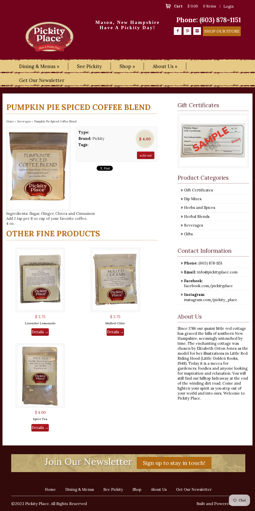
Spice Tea (40, 419)
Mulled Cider (115, 323)
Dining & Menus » (39, 66)
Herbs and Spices (199, 207)
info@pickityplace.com (217, 272)
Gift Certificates (198, 190)
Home (10, 121)
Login (228, 6)
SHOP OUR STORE (222, 31)
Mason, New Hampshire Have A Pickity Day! (127, 25)
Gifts (188, 234)
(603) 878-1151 (220, 20)
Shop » (127, 66)
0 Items (209, 6)
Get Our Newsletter (41, 80)
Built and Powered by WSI (220, 503)
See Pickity (89, 66)
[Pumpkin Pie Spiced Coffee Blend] (38, 168)
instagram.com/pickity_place (210, 299)
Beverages (24, 121)
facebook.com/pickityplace (208, 285)
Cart (178, 6)
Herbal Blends (196, 216)
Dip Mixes (192, 198)
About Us (159, 489)
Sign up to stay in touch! (174, 462)
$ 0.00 (193, 6)
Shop (136, 489)
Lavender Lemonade (40, 323)
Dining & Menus (79, 489)
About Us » (165, 66)
